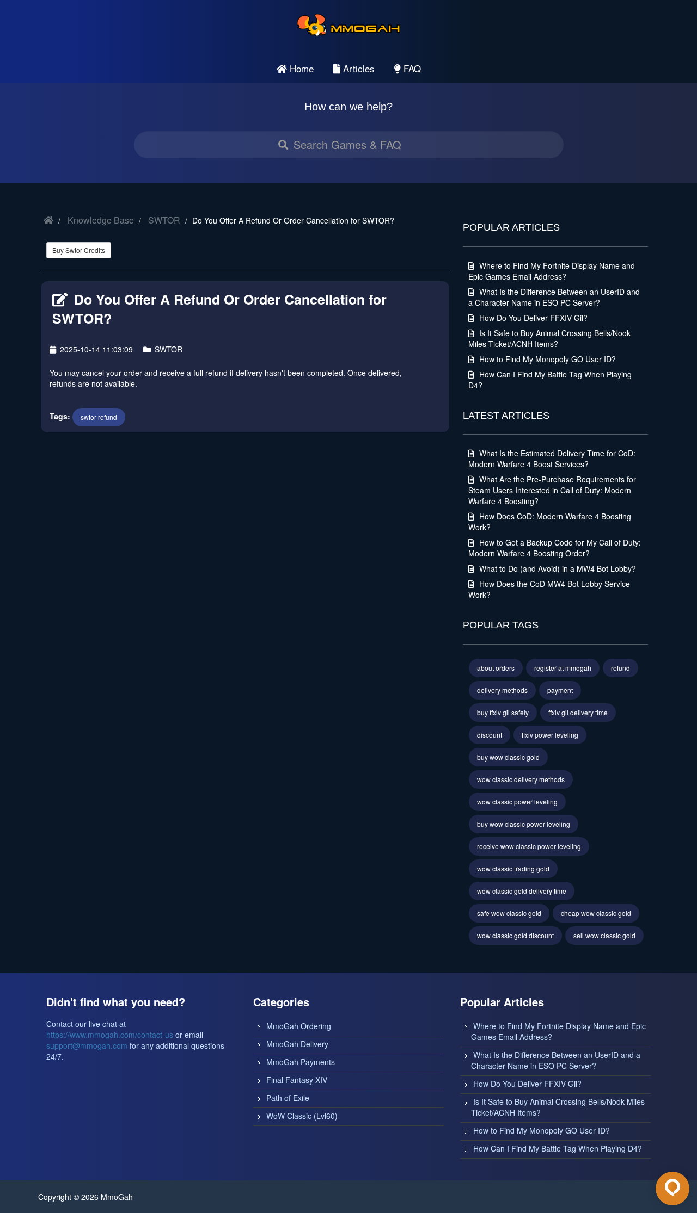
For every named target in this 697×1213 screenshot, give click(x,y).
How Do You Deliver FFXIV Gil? (532, 317)
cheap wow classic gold (596, 913)
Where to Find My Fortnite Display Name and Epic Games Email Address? (551, 271)
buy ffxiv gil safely (503, 712)
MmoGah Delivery (297, 1043)
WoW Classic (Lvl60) (302, 1115)
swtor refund (99, 417)
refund (620, 667)
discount (489, 734)
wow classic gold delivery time (521, 890)
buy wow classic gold (508, 757)
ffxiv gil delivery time (578, 712)
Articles (357, 68)
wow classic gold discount (515, 935)
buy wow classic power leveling (523, 823)
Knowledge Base (101, 220)
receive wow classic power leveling (529, 846)
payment (560, 690)
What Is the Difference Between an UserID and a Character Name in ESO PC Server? (554, 297)
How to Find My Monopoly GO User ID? (546, 359)
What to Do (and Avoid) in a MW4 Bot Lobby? (556, 568)
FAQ (411, 68)
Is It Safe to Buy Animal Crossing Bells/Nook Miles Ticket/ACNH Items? (549, 338)
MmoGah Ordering (298, 1025)
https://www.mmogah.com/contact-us (109, 1034)
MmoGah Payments (300, 1061)
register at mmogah (562, 667)
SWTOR (164, 220)
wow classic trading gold (513, 868)
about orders (496, 667)
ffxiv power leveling (550, 734)
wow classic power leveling (517, 801)
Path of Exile (287, 1097)
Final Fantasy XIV (296, 1079)
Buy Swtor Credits (78, 250)
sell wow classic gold (604, 935)
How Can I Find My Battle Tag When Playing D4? (557, 1148)
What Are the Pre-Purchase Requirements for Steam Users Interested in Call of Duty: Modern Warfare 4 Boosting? (552, 490)
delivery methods (502, 690)
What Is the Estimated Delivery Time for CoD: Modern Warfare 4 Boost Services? (551, 458)
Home (300, 68)
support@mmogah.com (86, 1045)
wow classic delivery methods (521, 779)
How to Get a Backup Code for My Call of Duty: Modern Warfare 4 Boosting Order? (554, 548)
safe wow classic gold (509, 913)
